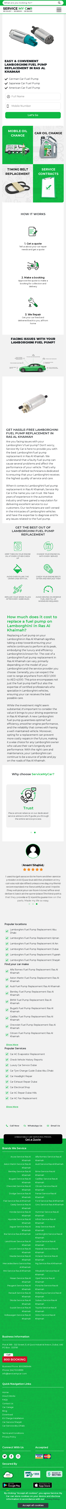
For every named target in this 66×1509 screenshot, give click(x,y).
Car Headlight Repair (21, 1076)
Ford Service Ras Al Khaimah (49, 1201)
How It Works (8, 1396)
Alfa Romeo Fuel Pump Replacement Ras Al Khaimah (34, 971)
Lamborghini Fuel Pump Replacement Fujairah (35, 954)
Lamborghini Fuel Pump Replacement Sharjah (35, 960)
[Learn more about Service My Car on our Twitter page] (4, 1456)
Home (5, 1392)
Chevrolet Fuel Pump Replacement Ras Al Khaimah (33, 1026)
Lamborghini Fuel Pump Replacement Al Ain (34, 943)
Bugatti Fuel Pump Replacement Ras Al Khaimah (31, 1010)
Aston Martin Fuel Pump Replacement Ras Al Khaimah (34, 980)
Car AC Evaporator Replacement (27, 1054)
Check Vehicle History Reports (26, 1059)
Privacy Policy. (52, 1499)
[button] (31, 832)
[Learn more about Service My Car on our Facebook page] (11, 1456)
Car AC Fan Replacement (23, 1098)
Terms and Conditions (13, 1433)
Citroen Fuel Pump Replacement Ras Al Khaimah (31, 1035)
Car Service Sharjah (12, 1422)
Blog (4, 1411)
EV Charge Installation (13, 1418)
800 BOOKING (15, 1358)
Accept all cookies (33, 1505)
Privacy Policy (9, 1437)
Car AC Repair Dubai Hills (23, 1092)
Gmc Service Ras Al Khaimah (49, 1204)
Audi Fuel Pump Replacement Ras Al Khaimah (35, 986)
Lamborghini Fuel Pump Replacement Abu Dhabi (33, 931)
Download (7, 1414)
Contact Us (7, 1403)
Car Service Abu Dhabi (13, 1426)
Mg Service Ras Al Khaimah (48, 1263)
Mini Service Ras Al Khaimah (17, 1271)
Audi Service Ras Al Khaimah (49, 1164)
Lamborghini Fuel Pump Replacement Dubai (34, 949)
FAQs (5, 1400)
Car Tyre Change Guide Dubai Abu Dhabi (31, 1070)
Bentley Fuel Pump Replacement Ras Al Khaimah (32, 993)
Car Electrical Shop (20, 1087)
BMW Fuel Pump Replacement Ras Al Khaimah (30, 1002)
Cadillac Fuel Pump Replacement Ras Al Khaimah (31, 1018)
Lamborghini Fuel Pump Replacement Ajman (34, 938)
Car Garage (8, 1407)
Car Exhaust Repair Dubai (23, 1081)
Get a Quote (33, 1139)
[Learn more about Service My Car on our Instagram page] (18, 1456)
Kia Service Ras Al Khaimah (17, 1234)
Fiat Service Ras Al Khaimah (17, 1201)
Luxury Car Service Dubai (23, 1065)
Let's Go (33, 115)
